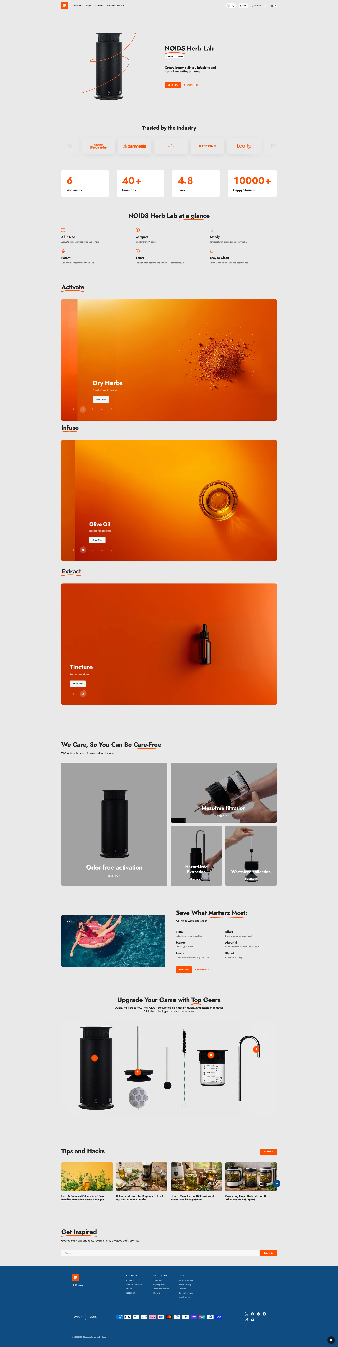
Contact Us (157, 1280)
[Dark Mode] (231, 5)
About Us (129, 1280)
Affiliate (129, 1289)
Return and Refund (161, 1289)
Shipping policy (159, 1284)
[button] (256, 6)
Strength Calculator (134, 1284)
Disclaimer (183, 1289)
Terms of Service (186, 1280)
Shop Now (173, 84)
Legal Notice (184, 1297)
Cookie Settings (186, 1293)
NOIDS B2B (130, 1293)
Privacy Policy (185, 1284)
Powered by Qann (98, 1337)
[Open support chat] (331, 1340)
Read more (268, 1151)
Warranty (157, 1293)
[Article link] (87, 1183)
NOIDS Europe (84, 1337)
